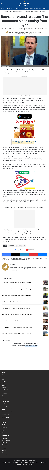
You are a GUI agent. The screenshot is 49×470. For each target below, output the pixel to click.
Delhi (3, 379)
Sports (31, 8)
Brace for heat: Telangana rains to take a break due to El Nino (16, 333)
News (10, 11)
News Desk (11, 32)
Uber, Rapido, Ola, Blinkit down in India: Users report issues (16, 295)
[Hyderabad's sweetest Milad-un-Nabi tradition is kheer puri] (45, 308)
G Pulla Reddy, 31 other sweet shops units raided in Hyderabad (17, 282)
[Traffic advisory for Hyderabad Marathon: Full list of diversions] (45, 327)
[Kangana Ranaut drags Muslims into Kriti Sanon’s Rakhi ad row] (45, 321)
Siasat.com (5, 11)
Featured (4, 375)
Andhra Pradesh (6, 440)
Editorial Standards (13, 462)
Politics (3, 381)
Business (36, 8)
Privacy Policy (43, 462)
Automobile (5, 455)
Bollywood (4, 420)
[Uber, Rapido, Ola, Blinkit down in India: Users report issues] (45, 295)
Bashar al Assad (12, 245)
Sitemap (30, 464)
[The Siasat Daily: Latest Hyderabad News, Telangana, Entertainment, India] (24, 3)
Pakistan (4, 385)
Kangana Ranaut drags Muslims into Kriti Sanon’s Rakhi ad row (17, 321)
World (3, 383)
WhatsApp (15, 258)
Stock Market (5, 452)
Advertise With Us (29, 462)
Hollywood (4, 422)
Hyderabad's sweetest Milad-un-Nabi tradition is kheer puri (16, 308)
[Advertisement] (24, 86)
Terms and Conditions (22, 464)
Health (3, 430)
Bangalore (4, 444)
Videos (44, 8)
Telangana (9, 8)
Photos (40, 8)
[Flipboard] (30, 250)
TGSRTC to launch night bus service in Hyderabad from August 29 (18, 289)
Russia (19, 245)
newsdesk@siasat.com (31, 345)
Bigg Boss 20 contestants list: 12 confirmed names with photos (17, 301)
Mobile (3, 404)
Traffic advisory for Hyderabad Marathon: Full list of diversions (17, 327)
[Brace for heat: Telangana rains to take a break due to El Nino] (45, 333)
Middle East (18, 8)
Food (3, 432)
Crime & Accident (6, 414)
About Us (5, 462)
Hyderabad (3, 8)
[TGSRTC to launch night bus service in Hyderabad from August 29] (45, 289)
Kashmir (4, 387)
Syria (24, 245)
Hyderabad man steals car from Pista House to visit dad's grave (17, 314)
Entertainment (25, 8)
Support (37, 462)
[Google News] (19, 250)
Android (23, 259)
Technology (5, 406)
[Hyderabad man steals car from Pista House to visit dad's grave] (45, 314)
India (14, 8)
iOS (28, 259)
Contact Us (21, 462)
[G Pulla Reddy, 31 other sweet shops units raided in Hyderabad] (45, 282)
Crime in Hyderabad (7, 412)
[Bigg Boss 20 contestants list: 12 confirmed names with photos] (45, 302)
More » (16, 270)
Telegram (21, 258)
